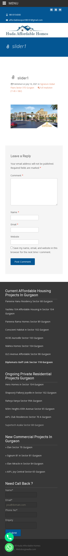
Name (15, 212)
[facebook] (51, 10)
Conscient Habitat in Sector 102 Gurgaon (27, 329)
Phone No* (11, 510)
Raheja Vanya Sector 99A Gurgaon (23, 400)
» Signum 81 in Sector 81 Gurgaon (23, 455)
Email (14, 224)
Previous (18, 118)
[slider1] (34, 116)
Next (51, 118)
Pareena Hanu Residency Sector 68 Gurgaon (29, 301)
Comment (17, 175)
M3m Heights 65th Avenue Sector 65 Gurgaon (29, 408)
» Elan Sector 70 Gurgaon (18, 447)
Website (15, 236)
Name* (9, 490)
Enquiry (9, 520)
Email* (8, 500)
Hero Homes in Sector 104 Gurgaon (24, 384)
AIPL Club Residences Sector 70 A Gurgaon (28, 416)
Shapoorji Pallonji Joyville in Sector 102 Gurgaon (30, 392)
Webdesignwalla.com (26, 549)
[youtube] (60, 10)
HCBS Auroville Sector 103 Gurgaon (24, 337)
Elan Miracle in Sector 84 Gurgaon (25, 463)
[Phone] (9, 537)
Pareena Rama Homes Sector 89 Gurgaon (27, 321)
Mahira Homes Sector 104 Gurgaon (24, 346)
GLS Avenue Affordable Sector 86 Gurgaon (28, 354)
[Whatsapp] (9, 547)
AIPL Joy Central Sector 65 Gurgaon (26, 471)
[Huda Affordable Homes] (24, 29)
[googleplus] (55, 10)
